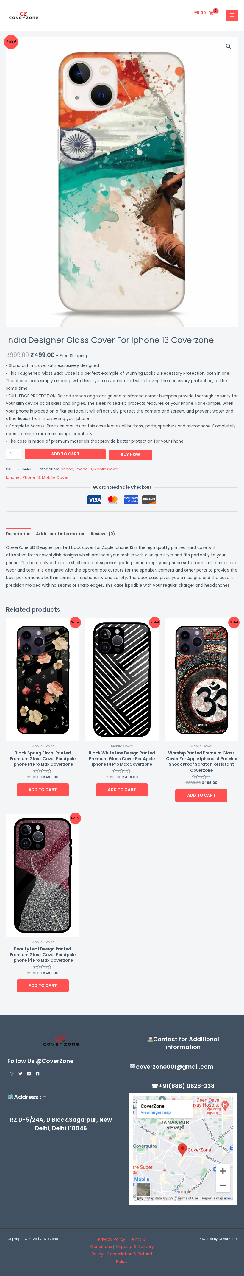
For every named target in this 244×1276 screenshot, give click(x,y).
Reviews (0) (103, 534)
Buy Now (130, 455)
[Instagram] (11, 1073)
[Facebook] (37, 1073)
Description (18, 534)
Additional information (61, 534)
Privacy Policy (111, 1239)
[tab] (18, 534)
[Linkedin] (29, 1073)
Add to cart (65, 454)
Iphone (66, 469)
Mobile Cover (106, 469)
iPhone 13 (83, 469)
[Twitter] (20, 1073)
